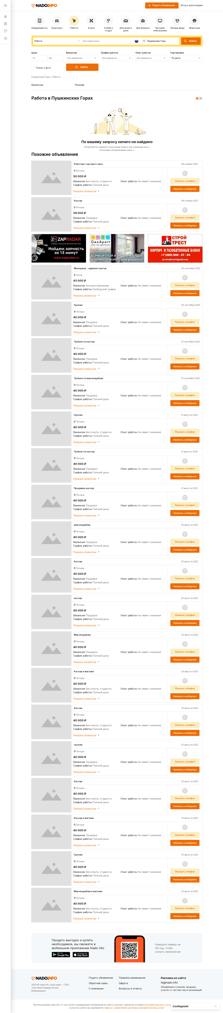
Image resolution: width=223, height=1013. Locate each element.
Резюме (79, 84)
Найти (192, 41)
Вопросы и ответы (130, 988)
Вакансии (37, 84)
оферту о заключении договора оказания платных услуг (134, 1007)
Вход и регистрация (192, 5)
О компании (96, 988)
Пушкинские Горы (40, 77)
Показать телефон (185, 181)
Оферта (123, 983)
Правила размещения (132, 977)
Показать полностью (85, 191)
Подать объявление (101, 977)
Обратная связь (98, 983)
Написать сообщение (185, 189)
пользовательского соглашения (161, 1004)
